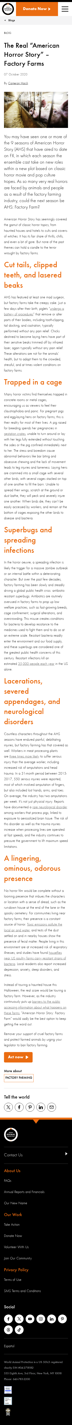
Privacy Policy (16, 1270)
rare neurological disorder (49, 807)
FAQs (7, 1181)
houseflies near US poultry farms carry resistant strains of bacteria (35, 958)
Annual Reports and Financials (24, 1192)
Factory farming (18, 1078)
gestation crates (14, 434)
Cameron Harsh (18, 83)
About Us (12, 1171)
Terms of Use (12, 1280)
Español (9, 1346)
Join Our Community (18, 1258)
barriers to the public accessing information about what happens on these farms (35, 1007)
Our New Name (15, 1203)
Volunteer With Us (16, 1247)
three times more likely (24, 756)
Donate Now (13, 1236)
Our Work (13, 1215)
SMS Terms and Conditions (22, 1291)
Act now (15, 1057)
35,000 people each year (36, 664)
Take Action (12, 1224)
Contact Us (13, 1155)
